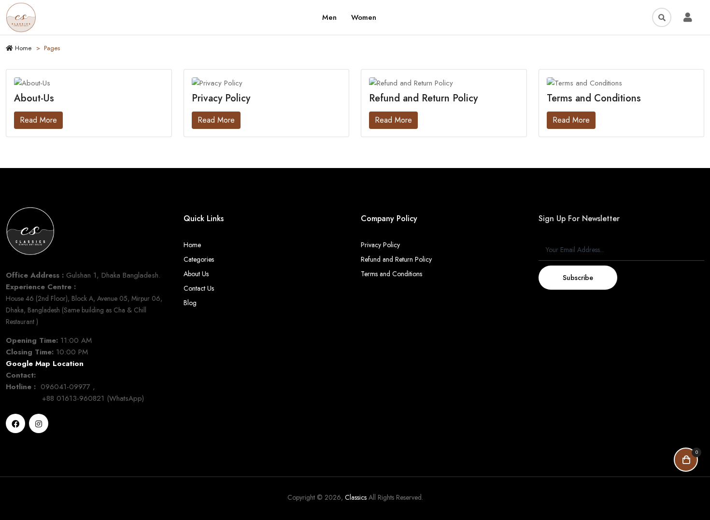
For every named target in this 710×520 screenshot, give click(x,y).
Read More (38, 120)
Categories (199, 259)
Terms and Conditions (391, 274)
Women (363, 17)
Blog (190, 303)
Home (22, 48)
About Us (196, 274)
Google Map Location (45, 363)
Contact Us (199, 288)
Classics (356, 497)
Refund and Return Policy (396, 259)
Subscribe (578, 277)
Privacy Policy (380, 245)
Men (329, 17)
